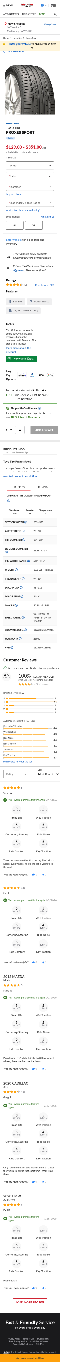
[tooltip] (39, 408)
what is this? (47, 216)
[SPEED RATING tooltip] (23, 617)
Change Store (50, 24)
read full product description (20, 476)
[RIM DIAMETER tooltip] (23, 539)
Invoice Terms (43, 1338)
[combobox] (9, 165)
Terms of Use (28, 1338)
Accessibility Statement (23, 1344)
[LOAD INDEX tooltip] (21, 587)
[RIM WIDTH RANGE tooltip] (28, 561)
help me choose (14, 194)
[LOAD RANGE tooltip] (21, 596)
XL (34, 225)
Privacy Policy (14, 1338)
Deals (42, 14)
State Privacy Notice (18, 1341)
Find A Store (29, 14)
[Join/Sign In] (44, 5)
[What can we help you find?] (55, 14)
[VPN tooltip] (11, 647)
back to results (15, 51)
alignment (18, 270)
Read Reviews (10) (44, 285)
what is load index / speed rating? (23, 210)
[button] (31, 698)
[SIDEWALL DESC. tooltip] (25, 629)
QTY (9, 430)
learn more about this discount (18, 350)
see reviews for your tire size (17, 761)
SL (14, 225)
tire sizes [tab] (42, 487)
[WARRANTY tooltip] (20, 638)
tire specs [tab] (18, 487)
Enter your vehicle (20, 44)
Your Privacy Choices (39, 1341)
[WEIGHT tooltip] (16, 569)
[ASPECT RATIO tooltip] (23, 531)
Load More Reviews (30, 1302)
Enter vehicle (14, 240)
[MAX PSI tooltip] (16, 605)
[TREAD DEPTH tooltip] (23, 578)
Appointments (11, 14)
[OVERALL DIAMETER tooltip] (6, 552)
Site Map (40, 1344)
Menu (9, 5)
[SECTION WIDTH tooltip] (25, 522)
